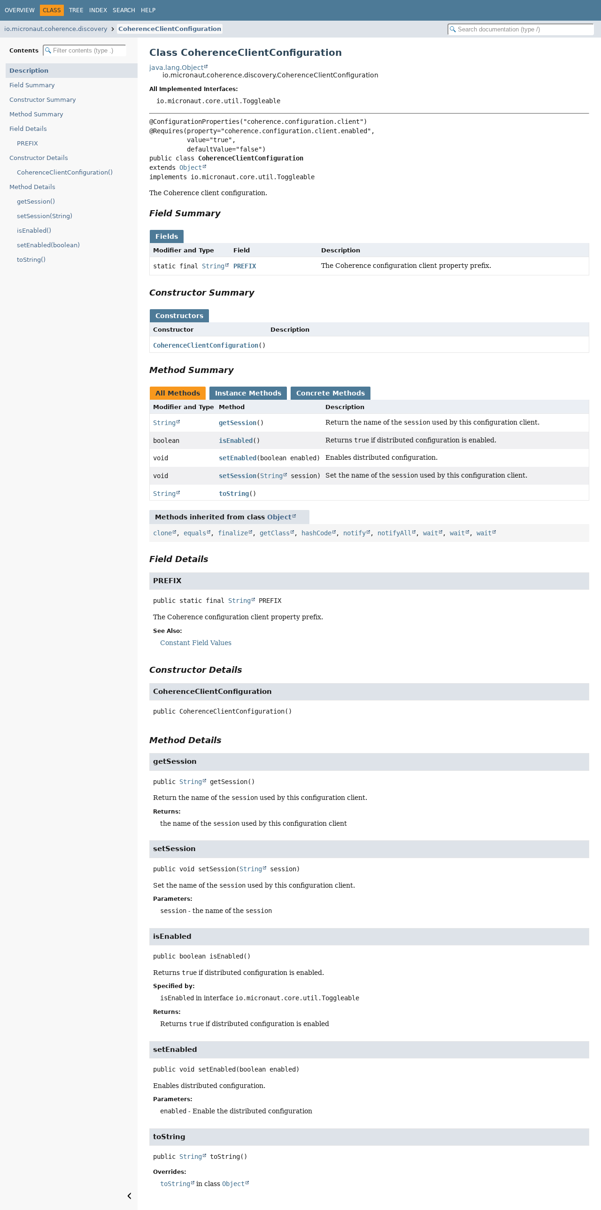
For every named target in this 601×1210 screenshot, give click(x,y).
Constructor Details (38, 157)
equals (195, 533)
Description (28, 70)
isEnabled (236, 440)
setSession (237, 475)
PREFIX (27, 143)
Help (148, 10)
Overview (20, 10)
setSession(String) (44, 216)
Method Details (32, 186)
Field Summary (32, 85)
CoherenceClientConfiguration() (65, 172)
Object (190, 167)
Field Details (28, 128)
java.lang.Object (176, 67)
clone (162, 533)
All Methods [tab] (177, 393)
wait (430, 533)
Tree (76, 10)
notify (354, 533)
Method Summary (36, 114)
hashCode (316, 533)
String (213, 266)
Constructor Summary (42, 99)
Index (98, 10)
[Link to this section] (227, 213)
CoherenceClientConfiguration (169, 28)
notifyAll (394, 533)
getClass (275, 533)
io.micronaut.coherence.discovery (56, 28)
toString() (31, 259)
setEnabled (237, 458)
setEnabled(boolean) (48, 245)
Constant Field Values (195, 643)
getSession (237, 422)
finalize (233, 533)
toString (234, 493)
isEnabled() (34, 230)
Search (124, 10)
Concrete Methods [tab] (330, 393)
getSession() (36, 201)
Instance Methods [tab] (248, 393)
